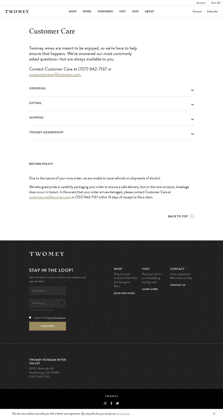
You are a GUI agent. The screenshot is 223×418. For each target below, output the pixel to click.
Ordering (37, 88)
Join (135, 11)
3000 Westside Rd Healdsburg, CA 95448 (44, 370)
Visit (122, 11)
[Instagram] (105, 403)
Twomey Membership (46, 132)
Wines (87, 11)
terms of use (123, 413)
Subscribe (212, 11)
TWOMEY (17, 11)
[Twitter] (117, 403)
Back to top (178, 216)
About (149, 11)
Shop (72, 11)
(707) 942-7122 (39, 376)
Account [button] (201, 3)
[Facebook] (111, 403)
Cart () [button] (215, 3)
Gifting (35, 103)
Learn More (150, 289)
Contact (197, 11)
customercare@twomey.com (55, 74)
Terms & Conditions (56, 317)
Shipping (36, 117)
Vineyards (105, 11)
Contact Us (177, 285)
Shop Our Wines (124, 293)
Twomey (46, 253)
